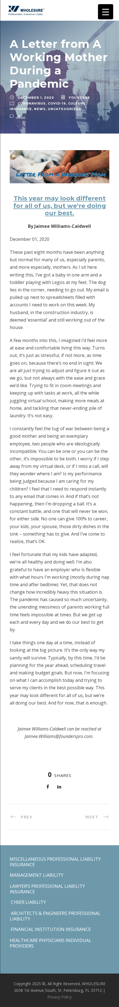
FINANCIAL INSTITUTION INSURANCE (50, 929)
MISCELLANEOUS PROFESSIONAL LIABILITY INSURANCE (55, 862)
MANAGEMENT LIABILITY (36, 875)
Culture (77, 103)
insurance (21, 109)
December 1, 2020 (36, 98)
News (40, 109)
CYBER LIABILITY (28, 902)
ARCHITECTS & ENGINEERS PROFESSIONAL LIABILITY (55, 916)
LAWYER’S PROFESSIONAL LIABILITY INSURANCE (47, 889)
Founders (79, 98)
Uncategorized (64, 109)
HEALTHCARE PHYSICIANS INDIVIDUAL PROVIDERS (50, 943)
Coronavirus (32, 103)
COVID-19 (57, 103)
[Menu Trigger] (105, 11)
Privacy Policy (59, 997)
